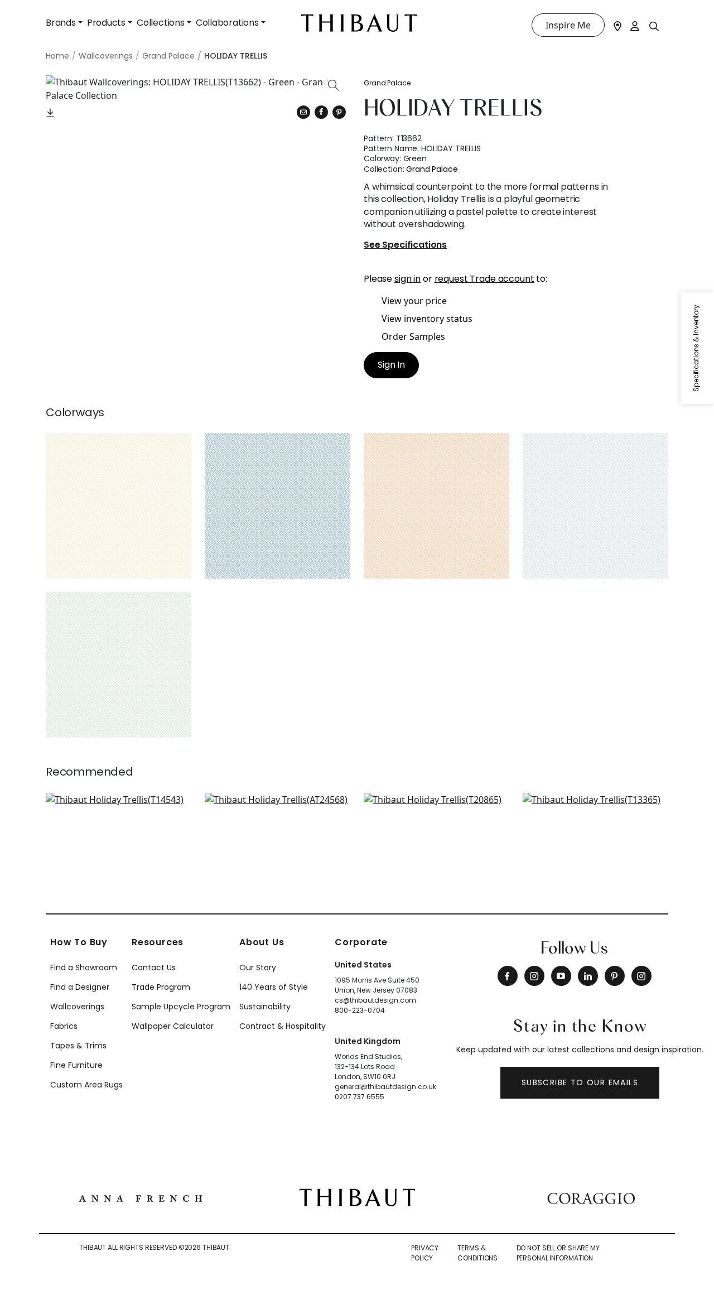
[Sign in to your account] (635, 25)
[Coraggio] (591, 1197)
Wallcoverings (77, 1006)
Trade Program (161, 987)
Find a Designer (79, 987)
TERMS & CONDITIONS (477, 1253)
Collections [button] (161, 22)
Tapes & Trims (78, 1045)
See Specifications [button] (405, 245)
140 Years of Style (273, 987)
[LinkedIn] (588, 976)
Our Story (257, 967)
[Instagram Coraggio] (641, 976)
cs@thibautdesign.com (375, 1000)
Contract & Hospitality (282, 1026)
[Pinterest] (339, 112)
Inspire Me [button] (568, 25)
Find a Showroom (83, 967)
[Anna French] (140, 1197)
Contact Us (154, 967)
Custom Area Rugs (86, 1084)
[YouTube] (561, 976)
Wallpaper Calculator (173, 1026)
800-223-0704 (360, 1010)
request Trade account (484, 278)
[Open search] (654, 26)
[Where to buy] (617, 25)
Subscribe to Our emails (580, 1082)
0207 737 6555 (359, 1096)
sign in (407, 278)
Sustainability (265, 1006)
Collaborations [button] (227, 22)
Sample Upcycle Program (181, 1006)
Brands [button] (61, 22)
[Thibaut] (357, 1196)
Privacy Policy (424, 1253)
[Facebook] (508, 976)
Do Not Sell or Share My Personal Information (558, 1253)
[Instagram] (534, 976)
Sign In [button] (391, 364)
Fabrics (64, 1026)
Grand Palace (387, 83)
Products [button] (106, 22)
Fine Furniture (76, 1065)
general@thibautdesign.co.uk (385, 1086)
